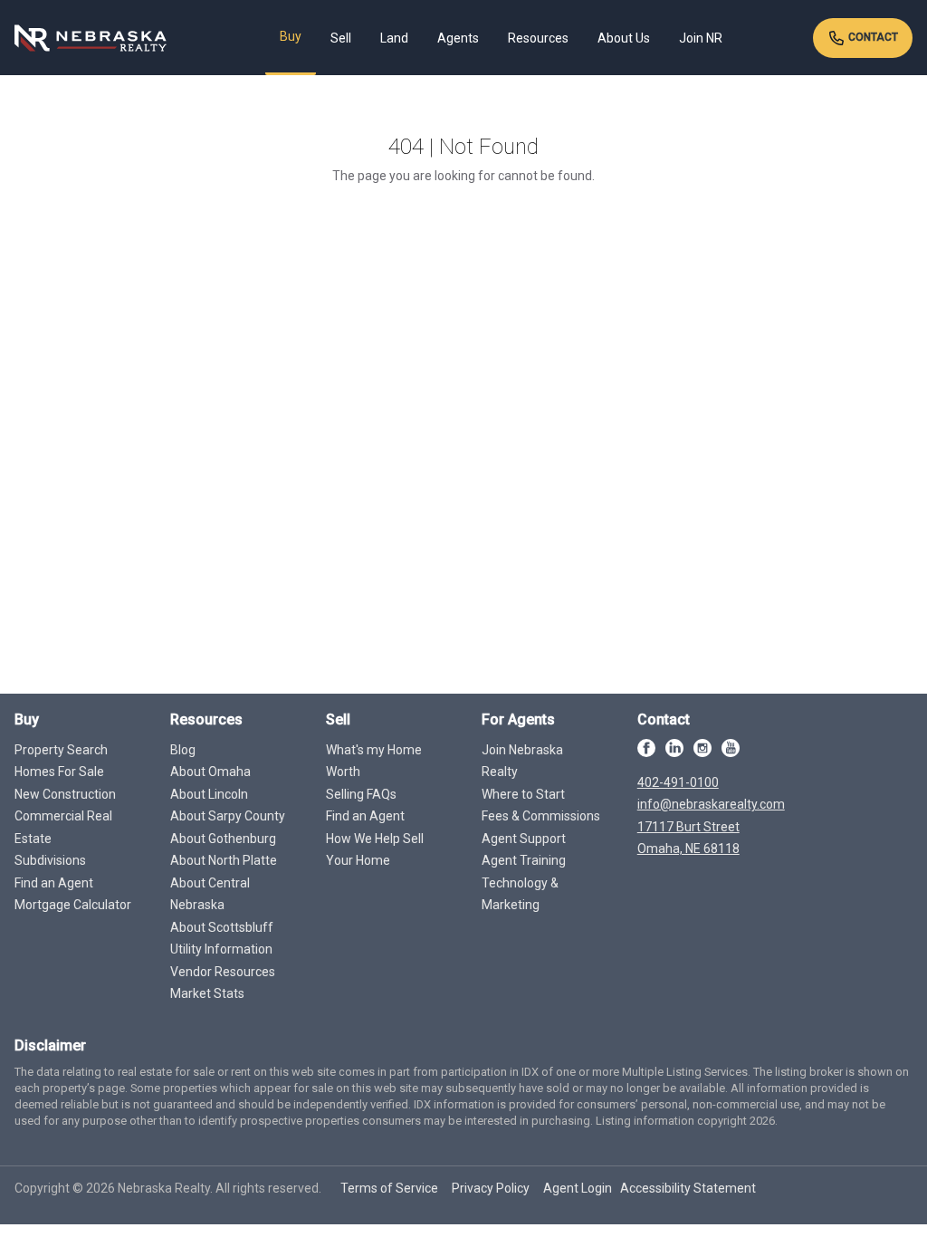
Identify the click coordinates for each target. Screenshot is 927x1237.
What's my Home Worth (374, 761)
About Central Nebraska (210, 894)
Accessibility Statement (688, 1188)
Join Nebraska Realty (522, 761)
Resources (538, 38)
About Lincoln (209, 794)
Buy (290, 36)
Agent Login (577, 1188)
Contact (872, 37)
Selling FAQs (361, 794)
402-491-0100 (678, 782)
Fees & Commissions (541, 816)
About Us (623, 38)
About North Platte (223, 860)
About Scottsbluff (221, 927)
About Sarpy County (227, 816)
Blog (183, 750)
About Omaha (210, 771)
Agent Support (524, 838)
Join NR (700, 38)
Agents (458, 38)
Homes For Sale (59, 771)
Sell (340, 38)
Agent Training (524, 860)
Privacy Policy (491, 1188)
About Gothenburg (223, 838)
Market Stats (207, 993)
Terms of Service (389, 1188)
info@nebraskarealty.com (711, 804)
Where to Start (523, 794)
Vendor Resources (222, 971)
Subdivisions (50, 860)
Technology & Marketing (520, 894)
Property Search (61, 750)
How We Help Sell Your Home (375, 849)
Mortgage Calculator (72, 904)
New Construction (65, 794)
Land (394, 38)
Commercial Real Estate (63, 827)
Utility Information (221, 949)
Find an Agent (53, 883)
